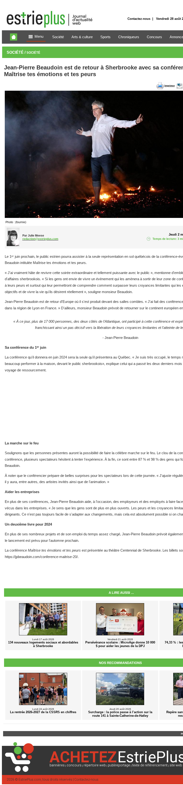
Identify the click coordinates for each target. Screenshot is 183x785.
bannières (57, 765)
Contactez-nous (138, 19)
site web (176, 765)
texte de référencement (150, 765)
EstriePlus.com (30, 779)
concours (74, 765)
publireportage (119, 765)
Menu (39, 36)
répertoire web (95, 765)
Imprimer (169, 85)
